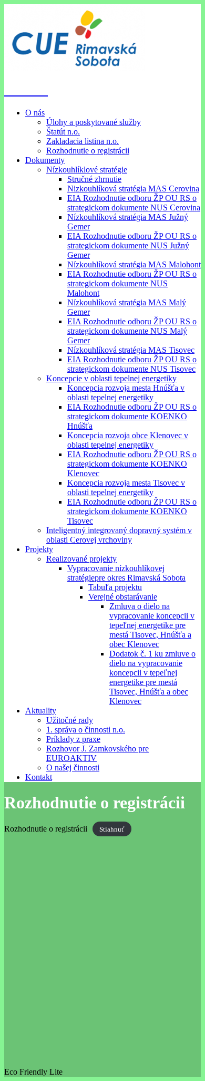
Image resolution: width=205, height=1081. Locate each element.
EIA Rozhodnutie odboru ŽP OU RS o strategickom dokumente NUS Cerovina (133, 203)
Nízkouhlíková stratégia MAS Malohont (134, 264)
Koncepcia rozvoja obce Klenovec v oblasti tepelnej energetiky (127, 440)
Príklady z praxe (73, 739)
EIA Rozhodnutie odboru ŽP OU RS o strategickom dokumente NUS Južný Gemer (132, 245)
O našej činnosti (72, 767)
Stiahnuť (112, 829)
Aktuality (40, 710)
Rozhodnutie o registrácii (87, 150)
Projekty (39, 549)
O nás (35, 112)
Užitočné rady (69, 720)
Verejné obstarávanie (122, 596)
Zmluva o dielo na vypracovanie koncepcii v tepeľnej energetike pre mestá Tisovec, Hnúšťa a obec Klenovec (151, 625)
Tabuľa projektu (115, 587)
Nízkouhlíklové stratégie (86, 169)
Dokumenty (45, 160)
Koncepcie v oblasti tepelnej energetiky (111, 378)
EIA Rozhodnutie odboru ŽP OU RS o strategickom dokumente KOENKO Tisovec (132, 511)
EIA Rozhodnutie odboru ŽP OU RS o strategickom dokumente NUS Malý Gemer (132, 331)
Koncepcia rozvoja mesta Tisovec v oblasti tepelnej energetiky (126, 487)
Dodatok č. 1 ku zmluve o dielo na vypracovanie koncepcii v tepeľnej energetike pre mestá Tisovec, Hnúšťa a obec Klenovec (152, 677)
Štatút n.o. (63, 131)
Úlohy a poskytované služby (93, 122)
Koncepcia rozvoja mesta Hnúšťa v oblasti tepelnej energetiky (125, 392)
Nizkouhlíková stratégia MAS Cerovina (133, 188)
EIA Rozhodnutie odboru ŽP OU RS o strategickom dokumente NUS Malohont (132, 283)
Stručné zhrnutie (94, 179)
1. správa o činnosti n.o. (85, 729)
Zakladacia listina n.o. (82, 141)
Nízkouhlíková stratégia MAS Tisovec (130, 349)
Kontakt (38, 777)
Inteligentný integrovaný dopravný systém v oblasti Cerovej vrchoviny (119, 535)
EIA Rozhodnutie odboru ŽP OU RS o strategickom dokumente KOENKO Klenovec (132, 464)
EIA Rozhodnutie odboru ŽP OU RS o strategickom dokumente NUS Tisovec (132, 364)
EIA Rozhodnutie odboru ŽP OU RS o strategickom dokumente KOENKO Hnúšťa (132, 416)
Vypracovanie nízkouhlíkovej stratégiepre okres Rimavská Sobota (126, 573)
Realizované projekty (81, 558)
